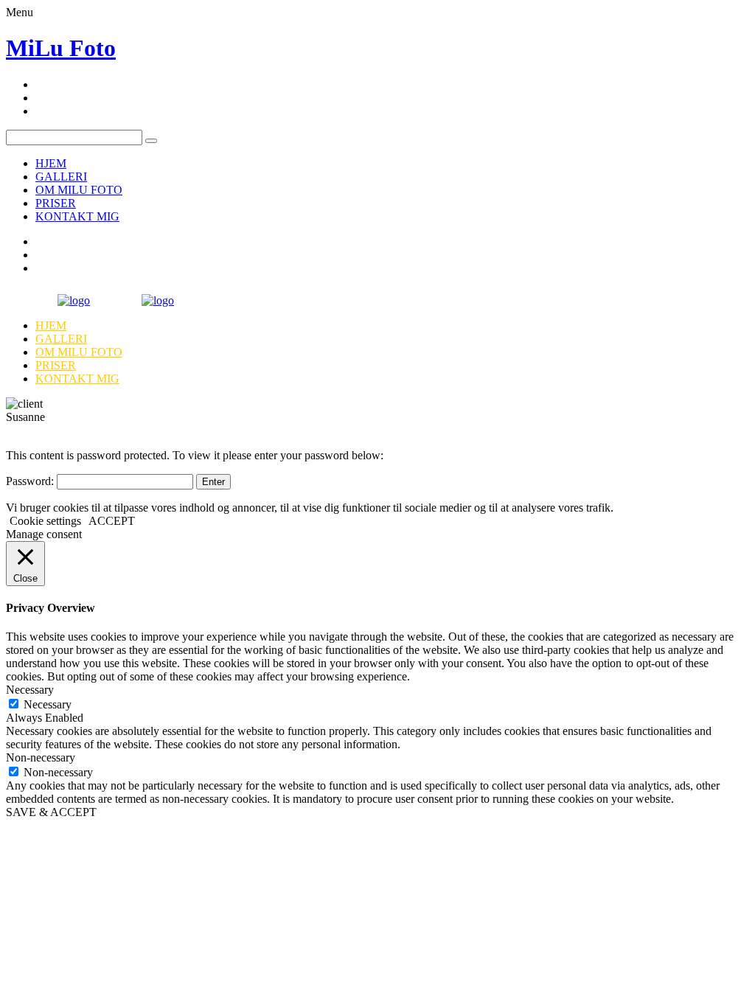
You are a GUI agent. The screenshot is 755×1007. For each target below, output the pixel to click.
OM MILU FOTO (78, 190)
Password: (31, 481)
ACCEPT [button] (111, 521)
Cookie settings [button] (45, 521)
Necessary (48, 704)
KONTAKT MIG (77, 216)
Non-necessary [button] (40, 757)
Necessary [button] (30, 689)
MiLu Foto (61, 48)
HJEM (50, 163)
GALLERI (61, 176)
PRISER (55, 203)
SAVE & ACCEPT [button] (51, 812)
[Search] (151, 141)
